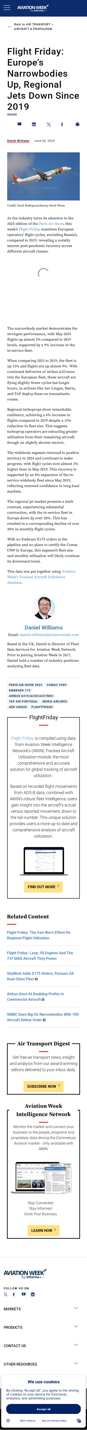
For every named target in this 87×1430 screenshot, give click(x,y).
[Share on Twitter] (49, 125)
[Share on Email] (20, 125)
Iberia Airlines (54, 701)
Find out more (41, 887)
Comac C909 (57, 685)
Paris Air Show (51, 223)
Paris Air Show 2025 (25, 685)
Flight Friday (29, 229)
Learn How (41, 1230)
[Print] (78, 125)
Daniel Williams (18, 140)
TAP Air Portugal (23, 701)
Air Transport (38, 24)
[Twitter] (5, 1295)
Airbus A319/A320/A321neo (31, 696)
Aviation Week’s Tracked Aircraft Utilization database (41, 577)
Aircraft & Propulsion (33, 29)
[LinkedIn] (33, 1295)
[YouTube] (24, 1295)
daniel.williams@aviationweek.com (49, 634)
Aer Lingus (18, 707)
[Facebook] (14, 1295)
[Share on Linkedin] (34, 125)
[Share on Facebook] (63, 125)
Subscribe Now (41, 1086)
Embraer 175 (19, 690)
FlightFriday (42, 707)
